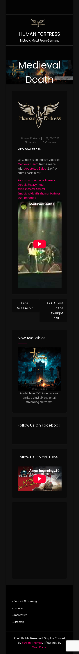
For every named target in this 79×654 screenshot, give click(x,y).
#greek (22, 184)
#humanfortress (50, 193)
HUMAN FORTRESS (39, 34)
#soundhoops (27, 198)
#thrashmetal (26, 189)
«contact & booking (24, 601)
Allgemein (31, 142)
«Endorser (18, 608)
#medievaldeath (28, 193)
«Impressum (19, 615)
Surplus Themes (32, 642)
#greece (50, 180)
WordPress (39, 647)
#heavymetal (35, 184)
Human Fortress (30, 138)
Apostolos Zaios (35, 168)
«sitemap (18, 622)
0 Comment (50, 142)
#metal (40, 189)
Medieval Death (29, 149)
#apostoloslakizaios (31, 180)
